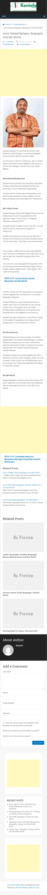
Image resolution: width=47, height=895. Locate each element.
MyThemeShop (22, 888)
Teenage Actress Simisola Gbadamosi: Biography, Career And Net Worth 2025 (24, 824)
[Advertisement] (23, 72)
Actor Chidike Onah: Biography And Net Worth (21, 473)
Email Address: (9, 703)
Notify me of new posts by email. (16, 736)
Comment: (7, 672)
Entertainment (8, 44)
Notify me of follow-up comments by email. (20, 731)
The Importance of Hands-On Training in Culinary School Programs (24, 813)
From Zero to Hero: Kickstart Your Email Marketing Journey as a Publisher (22, 806)
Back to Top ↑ (34, 888)
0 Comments (25, 44)
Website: (6, 713)
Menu (4, 16)
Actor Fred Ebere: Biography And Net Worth (20, 500)
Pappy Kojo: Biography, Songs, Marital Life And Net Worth (24, 830)
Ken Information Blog (15, 885)
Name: (5, 693)
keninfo (10, 42)
